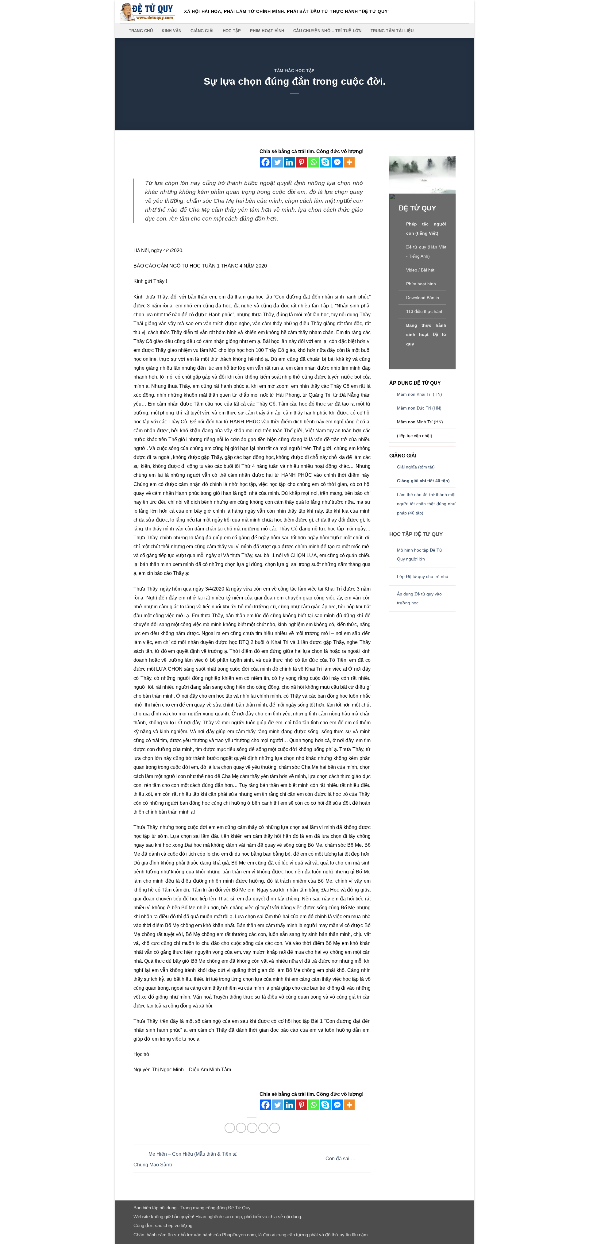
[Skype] (325, 162)
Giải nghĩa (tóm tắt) (416, 467)
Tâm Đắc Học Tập (294, 70)
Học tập (232, 31)
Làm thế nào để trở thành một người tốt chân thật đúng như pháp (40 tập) (426, 503)
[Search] (122, 31)
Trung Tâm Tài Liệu (392, 31)
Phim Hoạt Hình (267, 31)
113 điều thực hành (425, 311)
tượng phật (307, 1234)
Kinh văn (171, 31)
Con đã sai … (341, 1158)
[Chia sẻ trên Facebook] (230, 1128)
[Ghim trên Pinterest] (263, 1128)
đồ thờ (331, 1234)
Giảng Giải (202, 31)
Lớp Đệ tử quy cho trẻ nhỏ (423, 576)
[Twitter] (277, 162)
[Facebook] (265, 162)
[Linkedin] (289, 162)
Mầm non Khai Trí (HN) (419, 394)
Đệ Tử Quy (239, 1207)
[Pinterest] (301, 162)
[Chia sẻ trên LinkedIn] (274, 1128)
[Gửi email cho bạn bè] (252, 1128)
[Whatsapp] (313, 162)
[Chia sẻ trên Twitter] (241, 1128)
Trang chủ (141, 31)
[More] (349, 162)
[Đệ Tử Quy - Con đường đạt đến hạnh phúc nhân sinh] (147, 11)
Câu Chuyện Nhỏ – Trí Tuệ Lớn (327, 31)
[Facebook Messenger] (337, 162)
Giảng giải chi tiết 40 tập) (423, 481)
